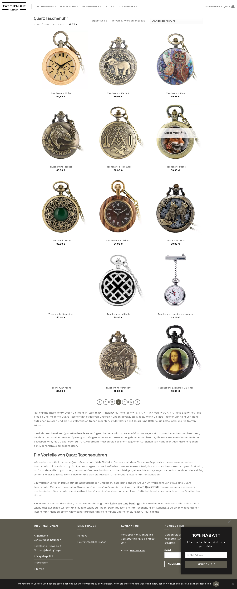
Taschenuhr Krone (60, 387)
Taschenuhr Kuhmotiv (118, 387)
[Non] (233, 585)
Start (37, 24)
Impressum (41, 562)
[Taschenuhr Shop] (14, 6)
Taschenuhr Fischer (61, 166)
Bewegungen (90, 6)
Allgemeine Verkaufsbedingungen (47, 537)
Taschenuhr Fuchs (175, 166)
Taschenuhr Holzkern (118, 240)
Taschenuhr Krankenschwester (175, 314)
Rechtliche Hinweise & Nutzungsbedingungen (48, 548)
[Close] (229, 521)
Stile (109, 6)
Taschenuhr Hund (175, 240)
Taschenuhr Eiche (61, 93)
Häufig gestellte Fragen (91, 541)
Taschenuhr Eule (175, 93)
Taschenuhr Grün (61, 240)
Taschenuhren (44, 6)
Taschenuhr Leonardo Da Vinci (175, 387)
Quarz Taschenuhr (54, 24)
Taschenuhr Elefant (118, 93)
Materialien (68, 6)
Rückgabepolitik (44, 556)
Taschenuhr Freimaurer (118, 166)
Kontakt (82, 535)
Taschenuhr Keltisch (118, 314)
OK (216, 584)
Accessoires (127, 6)
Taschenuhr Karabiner (60, 314)
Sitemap (39, 568)
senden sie (206, 564)
